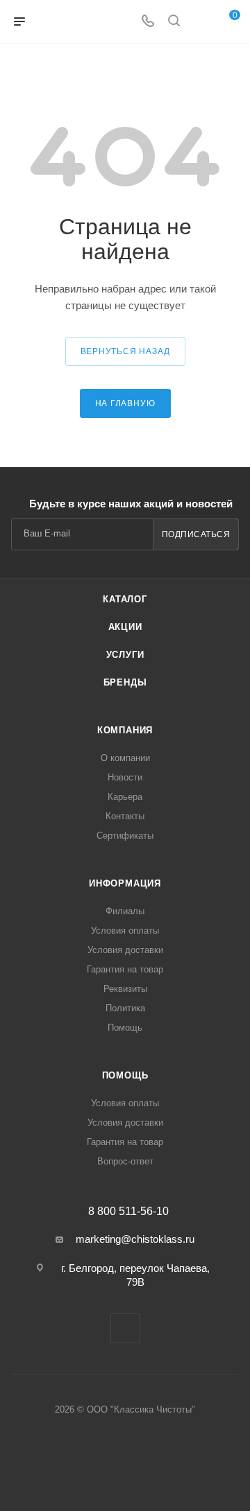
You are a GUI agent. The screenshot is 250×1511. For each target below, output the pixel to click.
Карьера (125, 797)
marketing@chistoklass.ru (135, 1239)
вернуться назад (125, 351)
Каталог (125, 599)
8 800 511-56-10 (128, 1211)
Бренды (125, 682)
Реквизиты (125, 989)
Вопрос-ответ (125, 1161)
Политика (125, 1008)
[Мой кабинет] (200, 22)
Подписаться (196, 534)
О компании (125, 758)
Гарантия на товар (125, 969)
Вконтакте (125, 1328)
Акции (125, 627)
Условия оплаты (125, 930)
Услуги (125, 654)
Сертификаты (125, 835)
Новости (125, 777)
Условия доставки (125, 950)
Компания (125, 730)
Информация (125, 883)
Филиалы (125, 911)
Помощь (125, 1027)
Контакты (125, 816)
